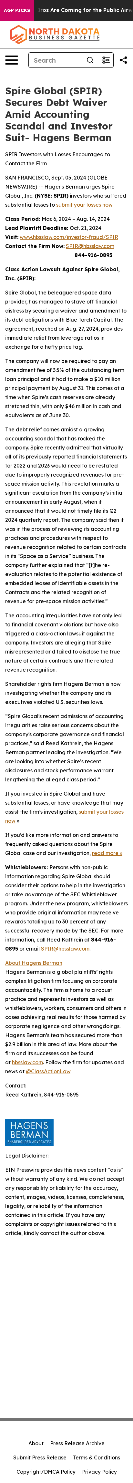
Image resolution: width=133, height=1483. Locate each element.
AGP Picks (17, 10)
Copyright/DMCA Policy (46, 1471)
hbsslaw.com (27, 1062)
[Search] (90, 60)
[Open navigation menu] (11, 60)
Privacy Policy (99, 1471)
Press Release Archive (77, 1443)
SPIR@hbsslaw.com (90, 246)
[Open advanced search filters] (105, 60)
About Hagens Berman (33, 963)
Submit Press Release (39, 1457)
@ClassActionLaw (48, 1071)
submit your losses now (84, 204)
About (36, 1443)
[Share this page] (123, 60)
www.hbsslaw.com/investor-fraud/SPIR (69, 237)
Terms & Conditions (96, 1457)
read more (105, 853)
